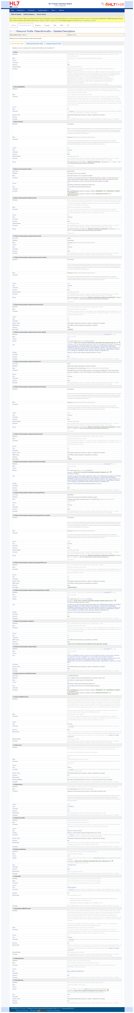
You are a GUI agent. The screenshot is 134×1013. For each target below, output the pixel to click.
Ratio (96, 349)
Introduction (20, 10)
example (70, 342)
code (107, 347)
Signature (97, 350)
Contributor (115, 347)
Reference (102, 349)
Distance (88, 346)
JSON (61, 25)
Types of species (90, 341)
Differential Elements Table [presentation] (35, 43)
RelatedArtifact (111, 346)
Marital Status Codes (99, 858)
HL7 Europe (22, 1008)
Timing (83, 347)
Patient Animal (76, 186)
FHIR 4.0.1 (57, 1008)
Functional (31, 10)
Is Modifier (15, 62)
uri (68, 109)
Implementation (43, 10)
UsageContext (78, 347)
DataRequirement (104, 344)
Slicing (14, 161)
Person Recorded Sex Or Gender (80, 685)
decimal (88, 347)
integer (94, 344)
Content (13, 25)
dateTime (103, 347)
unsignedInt (103, 350)
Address (84, 344)
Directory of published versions (86, 20)
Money (86, 349)
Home (12, 10)
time (108, 350)
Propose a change (52, 1010)
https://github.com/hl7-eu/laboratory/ (47, 20)
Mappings (38, 25)
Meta (80, 344)
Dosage (111, 344)
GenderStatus (89, 599)
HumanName (81, 349)
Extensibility (107, 334)
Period (92, 346)
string (110, 347)
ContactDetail (80, 350)
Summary (15, 64)
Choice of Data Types (74, 352)
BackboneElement (71, 887)
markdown (91, 349)
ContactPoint (74, 349)
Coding (69, 346)
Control (14, 60)
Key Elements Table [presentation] (18, 43)
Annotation (74, 350)
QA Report (33, 1010)
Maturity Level (71, 35)
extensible (70, 861)
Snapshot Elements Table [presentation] (53, 43)
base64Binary (70, 347)
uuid (114, 344)
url (70, 350)
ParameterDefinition (95, 347)
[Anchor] (76, 31)
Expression (91, 350)
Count (98, 344)
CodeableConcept (71, 344)
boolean (86, 350)
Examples (47, 25)
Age (99, 349)
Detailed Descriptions (25, 25)
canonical (101, 346)
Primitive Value (16, 114)
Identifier (118, 344)
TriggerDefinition (110, 349)
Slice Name (15, 171)
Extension (69, 150)
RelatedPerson (80, 971)
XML (55, 25)
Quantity (117, 349)
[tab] (17, 43)
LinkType (86, 989)
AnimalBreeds (89, 470)
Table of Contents (22, 1010)
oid (119, 347)
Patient (74, 971)
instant (69, 349)
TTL (68, 25)
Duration (96, 346)
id (79, 346)
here (52, 48)
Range (106, 346)
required (70, 990)
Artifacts (61, 10)
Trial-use (24, 35)
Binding (14, 341)
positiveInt (82, 346)
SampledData (75, 346)
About (53, 10)
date (78, 344)
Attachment (89, 344)
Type (14, 109)
